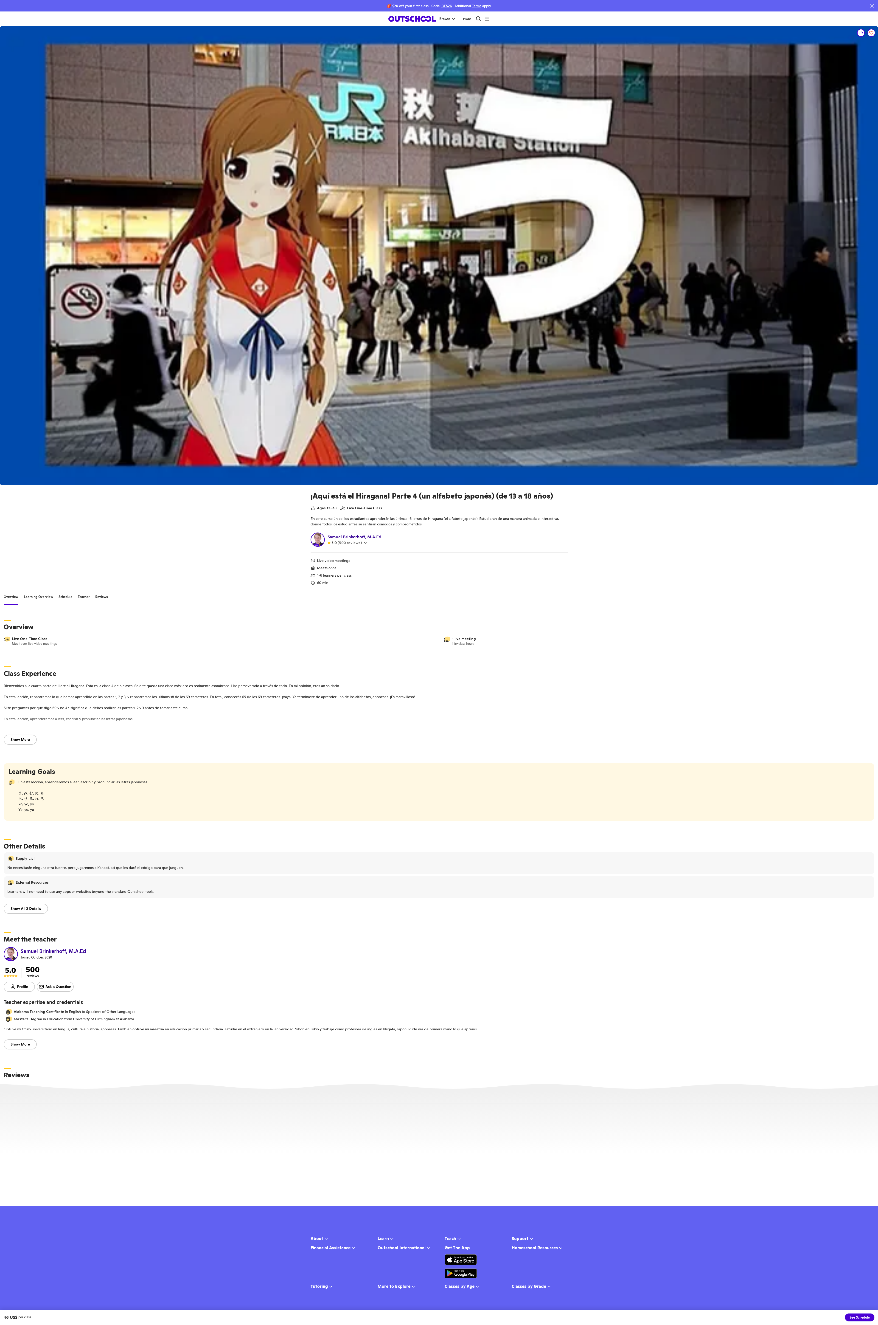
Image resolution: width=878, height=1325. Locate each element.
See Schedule (860, 1317)
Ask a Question (58, 986)
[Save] (871, 33)
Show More (20, 739)
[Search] (478, 19)
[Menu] (487, 18)
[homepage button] (412, 19)
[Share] (861, 33)
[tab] (11, 596)
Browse (445, 19)
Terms (476, 6)
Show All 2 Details (26, 908)
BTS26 (446, 6)
